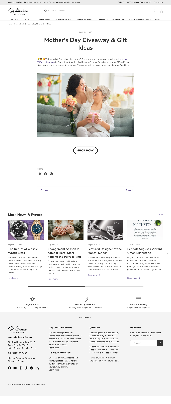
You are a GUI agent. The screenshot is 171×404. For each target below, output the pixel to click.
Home (10, 24)
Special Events (111, 352)
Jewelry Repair (118, 19)
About (13, 19)
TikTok (40, 62)
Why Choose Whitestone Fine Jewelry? (134, 2)
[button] (161, 11)
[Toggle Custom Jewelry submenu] (92, 19)
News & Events (19, 24)
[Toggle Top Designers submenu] (51, 19)
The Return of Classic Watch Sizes (23, 251)
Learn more (75, 2)
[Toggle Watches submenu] (106, 19)
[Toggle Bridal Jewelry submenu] (71, 19)
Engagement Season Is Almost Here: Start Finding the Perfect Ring (64, 253)
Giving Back (114, 349)
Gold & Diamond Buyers (140, 19)
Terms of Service (97, 357)
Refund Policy (113, 360)
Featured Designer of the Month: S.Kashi (105, 251)
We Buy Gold (112, 338)
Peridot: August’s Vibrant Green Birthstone (144, 251)
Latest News (95, 352)
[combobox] (89, 11)
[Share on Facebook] (45, 174)
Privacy (111, 357)
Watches (101, 19)
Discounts (114, 346)
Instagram (122, 59)
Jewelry (26, 19)
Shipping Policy (96, 360)
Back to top (84, 317)
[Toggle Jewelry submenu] (31, 19)
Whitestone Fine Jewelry (22, 385)
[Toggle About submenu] (18, 19)
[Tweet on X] (40, 174)
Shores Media (40, 385)
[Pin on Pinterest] (51, 174)
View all (159, 214)
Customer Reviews (98, 346)
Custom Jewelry (83, 19)
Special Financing (97, 349)
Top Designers (43, 19)
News (157, 19)
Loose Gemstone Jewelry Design (104, 341)
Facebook (50, 62)
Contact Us (158, 2)
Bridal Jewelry (62, 19)
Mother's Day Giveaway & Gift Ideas (39, 24)
